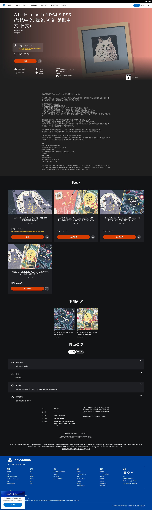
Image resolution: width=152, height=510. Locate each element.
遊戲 (24, 5)
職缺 (8, 474)
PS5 (17, 5)
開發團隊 (102, 481)
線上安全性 (56, 476)
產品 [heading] (31, 469)
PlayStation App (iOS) (128, 478)
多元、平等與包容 (58, 478)
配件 (31, 481)
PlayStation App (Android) (129, 481)
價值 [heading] (55, 469)
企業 (8, 481)
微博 (124, 476)
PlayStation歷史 (11, 483)
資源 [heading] (101, 469)
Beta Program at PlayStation (130, 483)
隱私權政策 (121, 505)
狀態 (78, 476)
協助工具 (56, 474)
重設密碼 (79, 481)
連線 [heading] (124, 469)
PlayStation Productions (13, 478)
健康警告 (102, 478)
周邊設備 (43, 5)
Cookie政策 (136, 505)
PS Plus (33, 5)
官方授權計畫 (103, 485)
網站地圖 (142, 505)
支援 (63, 5)
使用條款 (102, 471)
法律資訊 (114, 505)
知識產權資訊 (103, 483)
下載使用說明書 (80, 485)
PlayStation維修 (81, 478)
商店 (9, 5)
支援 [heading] (78, 469)
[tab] (72, 352)
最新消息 (54, 5)
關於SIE (9, 471)
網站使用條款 (128, 505)
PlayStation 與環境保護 (59, 471)
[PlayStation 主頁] (4, 5)
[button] (41, 73)
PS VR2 (32, 476)
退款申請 (79, 483)
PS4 (31, 474)
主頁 (8, 464)
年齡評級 (102, 476)
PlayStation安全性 (81, 474)
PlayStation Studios (12, 476)
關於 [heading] (8, 469)
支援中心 (79, 471)
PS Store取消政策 (104, 474)
